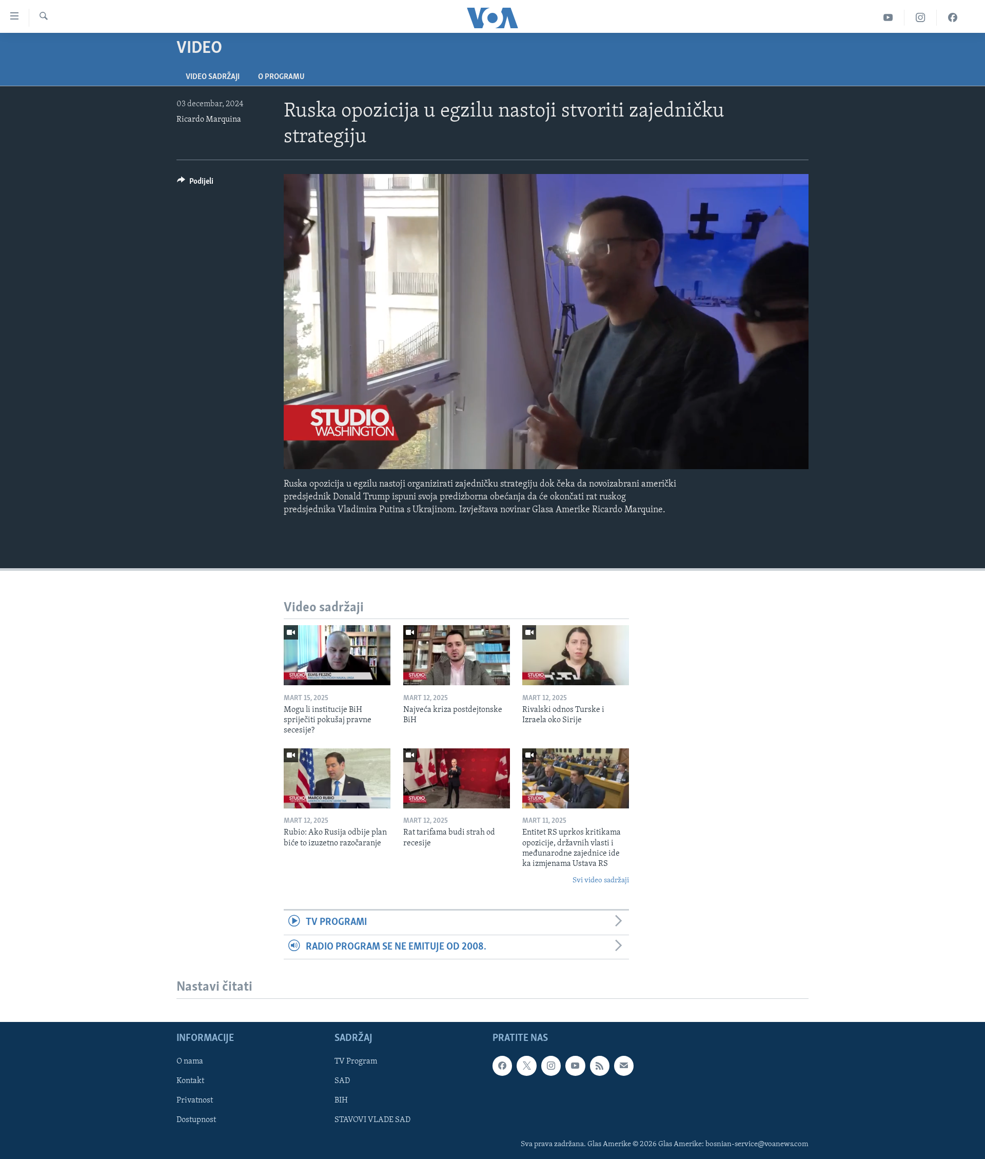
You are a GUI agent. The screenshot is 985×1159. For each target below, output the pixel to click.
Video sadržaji (213, 77)
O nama (189, 1061)
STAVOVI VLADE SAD (372, 1120)
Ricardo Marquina (208, 119)
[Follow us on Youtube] (575, 1065)
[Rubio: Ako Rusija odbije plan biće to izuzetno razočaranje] (337, 778)
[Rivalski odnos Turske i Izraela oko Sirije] (575, 655)
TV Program (355, 1061)
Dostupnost (196, 1120)
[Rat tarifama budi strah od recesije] (456, 778)
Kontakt (190, 1081)
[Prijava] (624, 1065)
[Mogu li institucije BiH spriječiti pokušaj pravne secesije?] (337, 655)
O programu (281, 77)
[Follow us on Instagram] (551, 1065)
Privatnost (194, 1100)
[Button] (195, 184)
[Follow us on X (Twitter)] (526, 1065)
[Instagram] (920, 18)
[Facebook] (953, 18)
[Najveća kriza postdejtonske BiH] (456, 655)
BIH (341, 1100)
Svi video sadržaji (601, 880)
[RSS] (599, 1065)
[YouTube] (888, 18)
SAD (342, 1081)
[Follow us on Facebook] (502, 1065)
